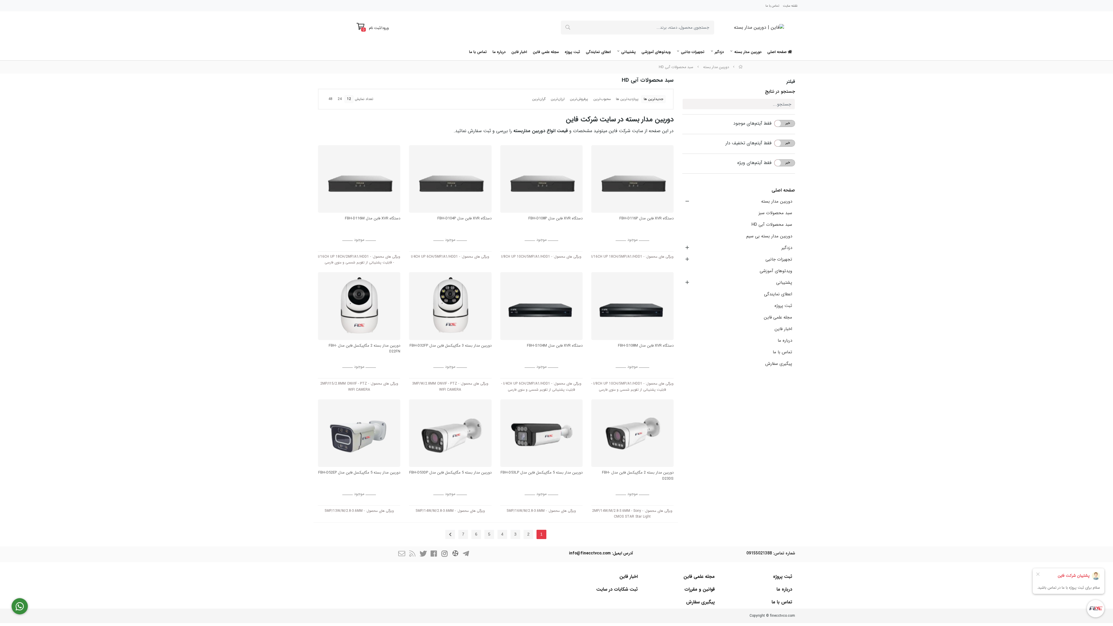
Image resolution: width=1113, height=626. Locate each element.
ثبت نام (375, 28)
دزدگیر (719, 52)
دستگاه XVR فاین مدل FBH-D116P (646, 218)
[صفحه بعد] (450, 534)
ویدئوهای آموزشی (655, 52)
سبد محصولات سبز (775, 213)
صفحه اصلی (777, 52)
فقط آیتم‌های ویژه (754, 163)
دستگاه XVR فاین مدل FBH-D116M (372, 218)
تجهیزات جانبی (692, 52)
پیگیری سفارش (778, 363)
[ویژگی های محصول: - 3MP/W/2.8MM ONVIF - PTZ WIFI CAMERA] (450, 306)
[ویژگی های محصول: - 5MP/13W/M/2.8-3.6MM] (359, 433)
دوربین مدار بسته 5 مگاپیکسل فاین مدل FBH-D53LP (542, 473)
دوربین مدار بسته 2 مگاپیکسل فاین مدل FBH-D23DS (638, 476)
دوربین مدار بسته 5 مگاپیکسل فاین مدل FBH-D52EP (359, 473)
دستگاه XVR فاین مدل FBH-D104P (464, 218)
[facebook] (434, 554)
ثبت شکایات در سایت (617, 589)
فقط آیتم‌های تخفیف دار (748, 143)
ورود (385, 28)
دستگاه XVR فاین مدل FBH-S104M (555, 346)
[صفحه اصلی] (741, 67)
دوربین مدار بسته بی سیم (769, 236)
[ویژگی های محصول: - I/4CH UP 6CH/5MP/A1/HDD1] (450, 179)
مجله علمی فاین (546, 52)
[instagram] (444, 554)
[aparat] (455, 554)
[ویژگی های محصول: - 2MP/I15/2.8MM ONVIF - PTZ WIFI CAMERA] (359, 306)
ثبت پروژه (572, 52)
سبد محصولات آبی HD (676, 67)
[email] (401, 554)
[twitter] (423, 554)
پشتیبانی (628, 52)
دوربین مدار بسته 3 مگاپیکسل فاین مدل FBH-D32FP (450, 346)
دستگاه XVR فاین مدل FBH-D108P (555, 218)
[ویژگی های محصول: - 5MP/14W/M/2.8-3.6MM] (450, 433)
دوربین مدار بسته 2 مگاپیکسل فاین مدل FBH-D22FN (364, 349)
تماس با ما (772, 5)
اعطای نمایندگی (598, 52)
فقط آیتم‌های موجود (752, 123)
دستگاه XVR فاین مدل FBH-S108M (646, 346)
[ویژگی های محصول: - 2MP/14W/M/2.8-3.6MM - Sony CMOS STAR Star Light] (632, 433)
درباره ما (498, 52)
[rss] (412, 554)
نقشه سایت (790, 5)
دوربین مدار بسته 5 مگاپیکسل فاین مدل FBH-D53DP (450, 473)
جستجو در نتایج (780, 91)
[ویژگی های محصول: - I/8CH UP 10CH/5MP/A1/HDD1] (541, 179)
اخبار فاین (519, 52)
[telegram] (466, 554)
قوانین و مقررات (699, 589)
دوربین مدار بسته (747, 52)
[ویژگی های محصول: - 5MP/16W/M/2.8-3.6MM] (541, 433)
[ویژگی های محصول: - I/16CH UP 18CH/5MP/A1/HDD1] (632, 179)
